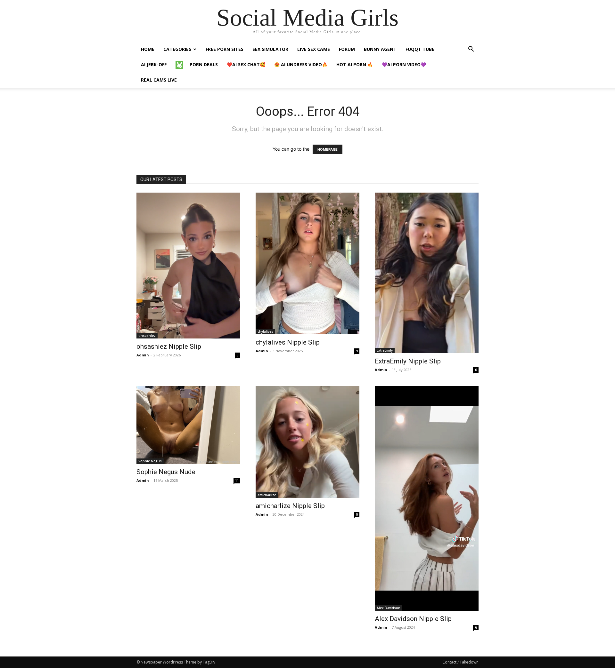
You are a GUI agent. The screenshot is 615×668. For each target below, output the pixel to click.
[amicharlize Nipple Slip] (307, 442)
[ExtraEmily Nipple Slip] (427, 273)
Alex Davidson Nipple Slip (413, 619)
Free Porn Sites (224, 49)
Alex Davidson (388, 608)
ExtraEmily (385, 350)
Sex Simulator (270, 49)
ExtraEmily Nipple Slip (408, 361)
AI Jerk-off (154, 64)
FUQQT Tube (420, 49)
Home (147, 49)
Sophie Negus (150, 461)
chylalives (265, 331)
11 (237, 480)
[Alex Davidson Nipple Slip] (427, 498)
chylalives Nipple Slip (288, 342)
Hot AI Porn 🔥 (354, 64)
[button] (471, 50)
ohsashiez (147, 335)
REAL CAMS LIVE (159, 80)
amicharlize (267, 495)
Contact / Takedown (460, 662)
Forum (347, 49)
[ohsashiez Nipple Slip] (188, 265)
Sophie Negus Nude (165, 472)
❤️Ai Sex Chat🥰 (246, 64)
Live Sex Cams (313, 49)
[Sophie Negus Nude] (188, 425)
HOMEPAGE (327, 149)
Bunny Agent (380, 49)
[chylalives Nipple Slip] (307, 263)
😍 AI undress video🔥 (300, 64)
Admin (142, 355)
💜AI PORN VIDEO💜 (404, 64)
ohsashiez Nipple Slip (168, 346)
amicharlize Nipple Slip (290, 506)
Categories (177, 49)
